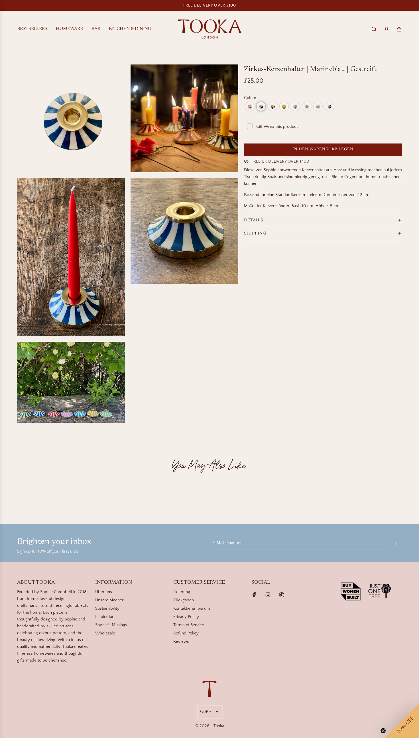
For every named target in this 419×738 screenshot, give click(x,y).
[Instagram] (268, 595)
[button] (249, 106)
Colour (250, 97)
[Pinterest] (281, 595)
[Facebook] (254, 595)
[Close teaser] (383, 730)
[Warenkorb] (399, 29)
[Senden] (395, 543)
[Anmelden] (386, 29)
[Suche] (374, 29)
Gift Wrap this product (277, 126)
